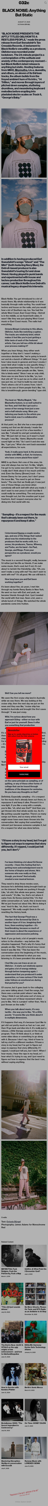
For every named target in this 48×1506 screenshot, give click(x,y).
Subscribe (24, 774)
